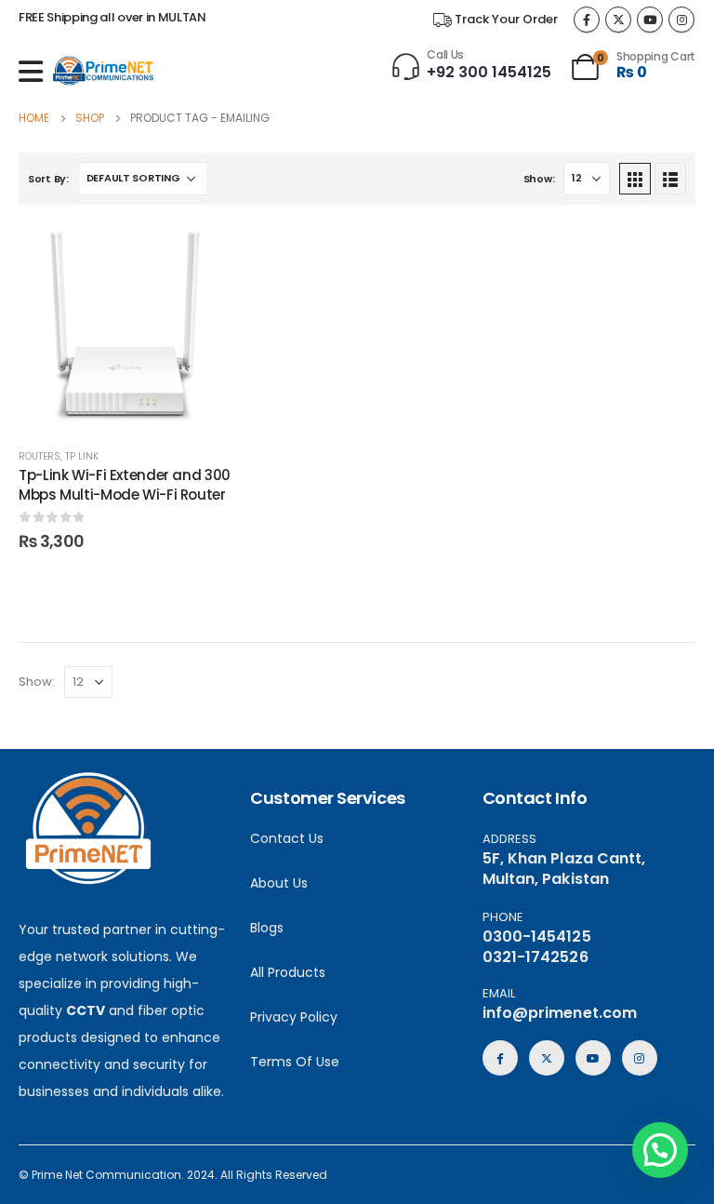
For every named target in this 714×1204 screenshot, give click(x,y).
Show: (539, 178)
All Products (287, 972)
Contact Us (287, 838)
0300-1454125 (537, 936)
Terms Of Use (294, 1061)
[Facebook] (587, 20)
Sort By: (48, 178)
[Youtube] (650, 20)
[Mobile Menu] (35, 72)
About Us (279, 883)
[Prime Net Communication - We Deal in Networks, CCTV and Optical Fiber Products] (103, 71)
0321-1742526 (535, 957)
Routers (39, 456)
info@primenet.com (560, 1012)
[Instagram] (681, 20)
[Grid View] (635, 178)
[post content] (125, 326)
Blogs (267, 927)
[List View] (670, 178)
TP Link (82, 456)
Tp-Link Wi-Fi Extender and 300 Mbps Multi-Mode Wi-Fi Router (125, 484)
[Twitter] (618, 20)
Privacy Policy (293, 1017)
